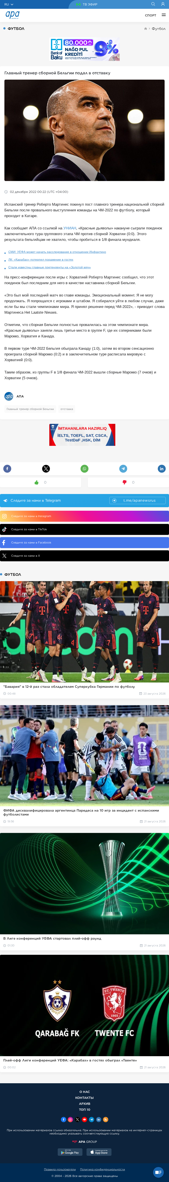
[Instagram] (70, 1120)
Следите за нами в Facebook (31, 542)
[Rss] (105, 1120)
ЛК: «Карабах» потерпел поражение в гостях (40, 259)
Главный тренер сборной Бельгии (30, 409)
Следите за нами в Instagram (31, 516)
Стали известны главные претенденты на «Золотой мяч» (49, 267)
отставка (67, 409)
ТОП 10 (84, 1109)
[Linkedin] (98, 1120)
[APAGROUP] (84, 1142)
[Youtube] (84, 1120)
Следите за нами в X (25, 555)
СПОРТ (150, 15)
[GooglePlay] (70, 1152)
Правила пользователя (60, 1169)
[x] (77, 1120)
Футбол (159, 29)
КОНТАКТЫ (84, 1098)
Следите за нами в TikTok (29, 529)
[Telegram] (91, 1120)
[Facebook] (63, 1120)
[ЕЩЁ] (163, 15)
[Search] (153, 4)
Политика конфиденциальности (102, 1169)
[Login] (163, 4)
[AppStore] (99, 1152)
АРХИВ (84, 1103)
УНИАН (69, 228)
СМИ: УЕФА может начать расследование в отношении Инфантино (57, 252)
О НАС (84, 1092)
